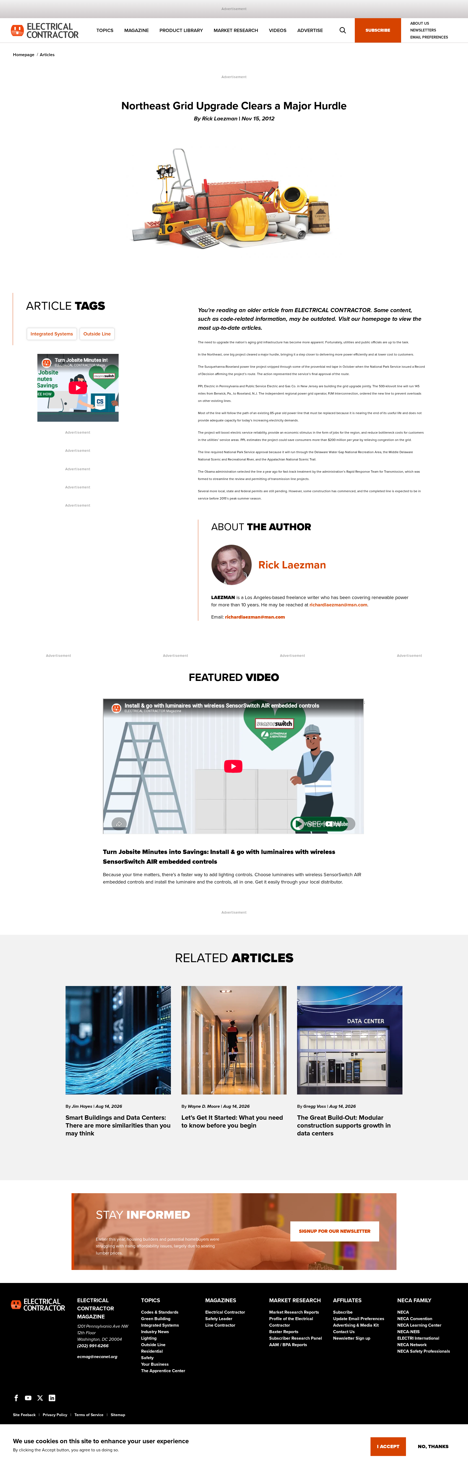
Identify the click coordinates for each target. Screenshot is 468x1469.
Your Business (155, 1364)
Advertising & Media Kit (356, 1325)
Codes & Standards (159, 1312)
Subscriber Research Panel (295, 1338)
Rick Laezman (292, 564)
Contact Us (344, 1331)
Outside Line (97, 334)
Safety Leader (218, 1318)
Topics (104, 30)
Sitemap (118, 1415)
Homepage (23, 54)
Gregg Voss (315, 1106)
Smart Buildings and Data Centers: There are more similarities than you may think (118, 1125)
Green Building (155, 1318)
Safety (147, 1358)
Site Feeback (24, 1415)
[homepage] (45, 30)
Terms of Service (88, 1415)
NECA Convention (414, 1318)
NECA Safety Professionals (423, 1351)
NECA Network (412, 1345)
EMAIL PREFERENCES (429, 37)
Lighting (149, 1338)
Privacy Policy (55, 1415)
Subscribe (378, 30)
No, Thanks (433, 1446)
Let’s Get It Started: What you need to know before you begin (232, 1121)
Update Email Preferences (358, 1318)
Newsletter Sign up (351, 1338)
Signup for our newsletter (334, 1231)
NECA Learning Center (419, 1325)
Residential (152, 1351)
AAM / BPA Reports (288, 1345)
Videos (278, 30)
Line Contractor (220, 1325)
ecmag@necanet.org (97, 1356)
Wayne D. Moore (204, 1106)
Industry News (155, 1331)
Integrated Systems (52, 334)
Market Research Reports (294, 1312)
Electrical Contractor (225, 1312)
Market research (236, 30)
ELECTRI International (418, 1338)
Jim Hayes (82, 1106)
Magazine (136, 30)
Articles (47, 54)
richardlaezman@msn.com (338, 605)
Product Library (181, 30)
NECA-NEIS (408, 1331)
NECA (403, 1312)
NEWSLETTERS (423, 30)
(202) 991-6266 (93, 1346)
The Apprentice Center (163, 1371)
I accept (388, 1446)
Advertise (310, 30)
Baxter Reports (283, 1331)
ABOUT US (419, 23)
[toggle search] (343, 30)
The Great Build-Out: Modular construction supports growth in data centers (344, 1125)
